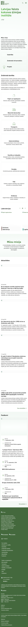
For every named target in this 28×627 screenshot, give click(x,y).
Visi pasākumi (22, 504)
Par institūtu (4, 543)
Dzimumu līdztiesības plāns (6, 608)
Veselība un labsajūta (6, 567)
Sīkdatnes (3, 619)
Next (25, 208)
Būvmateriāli (4, 562)
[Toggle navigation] (26, 3)
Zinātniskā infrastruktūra (7, 550)
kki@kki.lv (5, 581)
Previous (20, 208)
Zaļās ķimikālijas (5, 566)
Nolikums (3, 605)
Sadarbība (4, 546)
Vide (3, 571)
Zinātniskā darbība (6, 548)
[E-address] (3, 590)
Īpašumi (2, 606)
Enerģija (3, 569)
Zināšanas (4, 573)
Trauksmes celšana (5, 610)
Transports (4, 564)
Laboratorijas (5, 552)
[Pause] (14, 27)
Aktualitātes (4, 554)
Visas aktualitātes (21, 408)
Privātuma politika (4, 623)
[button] (2, 20)
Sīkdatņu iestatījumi (5, 621)
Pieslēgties (5, 538)
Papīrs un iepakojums (7, 560)
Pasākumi (4, 556)
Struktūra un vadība (6, 545)
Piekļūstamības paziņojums (6, 624)
